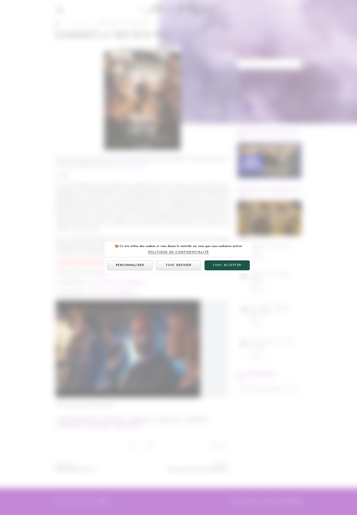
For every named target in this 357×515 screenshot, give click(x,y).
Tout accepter (227, 265)
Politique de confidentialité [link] (178, 252)
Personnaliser (130, 265)
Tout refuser (179, 265)
